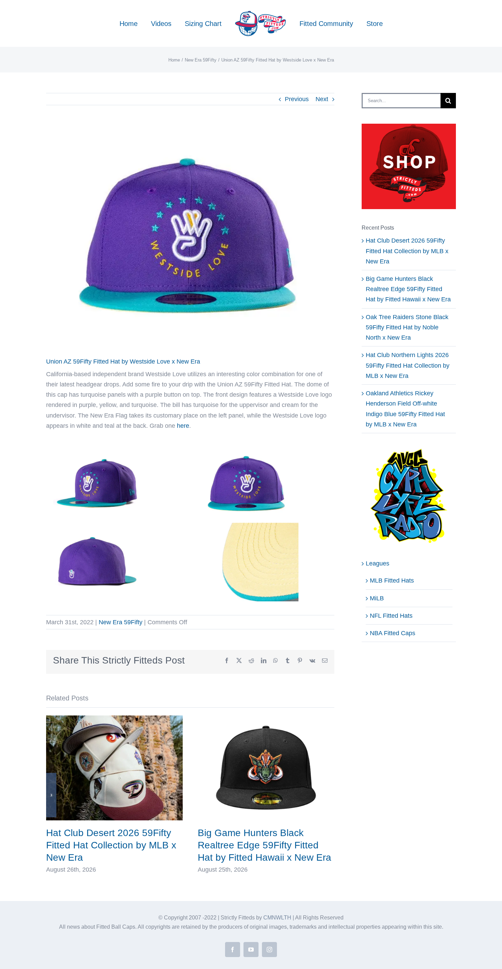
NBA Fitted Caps (392, 633)
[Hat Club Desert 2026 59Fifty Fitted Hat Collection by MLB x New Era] (114, 718)
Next (322, 99)
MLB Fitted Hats (392, 580)
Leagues (377, 563)
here (183, 425)
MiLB (377, 598)
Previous (297, 99)
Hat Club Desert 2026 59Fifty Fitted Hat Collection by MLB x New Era (111, 845)
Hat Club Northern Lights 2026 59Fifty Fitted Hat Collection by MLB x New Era (407, 365)
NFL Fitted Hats (391, 615)
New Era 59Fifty (120, 622)
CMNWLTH (277, 917)
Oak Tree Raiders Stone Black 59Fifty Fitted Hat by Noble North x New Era (407, 327)
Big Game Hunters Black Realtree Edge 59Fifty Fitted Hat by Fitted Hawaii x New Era (264, 845)
